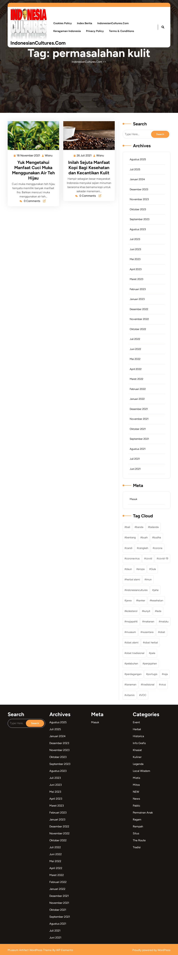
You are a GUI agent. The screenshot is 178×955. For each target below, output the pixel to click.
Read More (31, 135)
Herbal (137, 729)
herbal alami (133, 579)
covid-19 (163, 558)
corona (158, 548)
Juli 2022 (135, 339)
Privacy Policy (95, 31)
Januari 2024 (137, 179)
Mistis (136, 777)
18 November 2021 (29, 155)
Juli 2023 (135, 239)
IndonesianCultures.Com (38, 43)
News (136, 798)
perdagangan (133, 674)
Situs (136, 833)
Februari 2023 (138, 289)
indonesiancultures (137, 590)
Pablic (136, 805)
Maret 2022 (136, 379)
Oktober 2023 (138, 209)
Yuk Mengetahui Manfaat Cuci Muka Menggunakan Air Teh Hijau (33, 170)
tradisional (148, 684)
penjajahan (150, 663)
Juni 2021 (135, 468)
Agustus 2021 (137, 449)
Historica (138, 736)
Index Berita (84, 23)
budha (157, 537)
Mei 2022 (135, 359)
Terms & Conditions (121, 31)
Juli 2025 (135, 169)
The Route (139, 840)
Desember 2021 (139, 409)
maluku (164, 621)
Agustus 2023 (138, 229)
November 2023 (139, 199)
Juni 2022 (135, 349)
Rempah (138, 826)
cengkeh (143, 548)
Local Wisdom (141, 771)
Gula (153, 569)
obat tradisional (135, 653)
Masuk (133, 499)
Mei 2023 (135, 259)
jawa (129, 600)
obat (162, 632)
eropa (141, 569)
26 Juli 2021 (84, 155)
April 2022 (135, 369)
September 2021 (139, 438)
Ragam (137, 819)
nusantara (147, 632)
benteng (131, 537)
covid (149, 558)
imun (149, 579)
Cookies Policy (62, 23)
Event (136, 722)
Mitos (136, 784)
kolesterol (131, 611)
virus (163, 684)
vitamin (130, 695)
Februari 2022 (138, 389)
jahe (156, 590)
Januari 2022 (137, 399)
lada (158, 611)
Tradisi (137, 847)
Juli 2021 (135, 458)
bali (128, 527)
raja (165, 674)
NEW (136, 791)
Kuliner (137, 757)
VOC (143, 695)
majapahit (132, 621)
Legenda (138, 764)
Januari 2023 (137, 299)
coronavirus (133, 558)
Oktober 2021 (138, 429)
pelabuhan (132, 663)
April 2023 (135, 269)
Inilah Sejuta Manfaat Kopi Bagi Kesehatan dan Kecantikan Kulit (89, 167)
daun (129, 569)
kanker (141, 600)
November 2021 (139, 418)
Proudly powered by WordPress (151, 950)
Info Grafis (139, 743)
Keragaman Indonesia (67, 31)
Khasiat (137, 750)
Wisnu (49, 155)
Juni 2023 (135, 249)
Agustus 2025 (138, 159)
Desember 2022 (139, 309)
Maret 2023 (136, 279)
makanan (149, 621)
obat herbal (151, 642)
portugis (152, 674)
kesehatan (157, 600)
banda (139, 527)
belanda (154, 527)
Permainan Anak (143, 812)
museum (131, 632)
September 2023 (139, 219)
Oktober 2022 (138, 329)
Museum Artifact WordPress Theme (30, 950)
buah (145, 537)
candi (129, 548)
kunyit (146, 611)
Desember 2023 (139, 189)
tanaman (131, 684)
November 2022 (139, 319)
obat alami (132, 642)
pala (152, 653)
